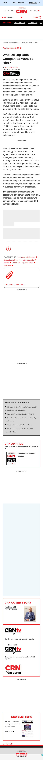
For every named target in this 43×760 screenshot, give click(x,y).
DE (31, 11)
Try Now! (33, 3)
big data (7, 265)
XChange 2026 (32, 23)
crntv (15, 263)
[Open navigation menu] (4, 17)
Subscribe (8, 731)
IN (8, 11)
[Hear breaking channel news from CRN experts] (13, 669)
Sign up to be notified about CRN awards (21, 446)
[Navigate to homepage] (22, 13)
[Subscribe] (27, 737)
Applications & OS (11, 48)
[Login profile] (40, 17)
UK (35, 11)
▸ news (11, 42)
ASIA (4, 11)
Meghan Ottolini (11, 67)
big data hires (27, 263)
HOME (5, 42)
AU (12, 11)
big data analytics (11, 260)
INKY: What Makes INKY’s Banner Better (19, 425)
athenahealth (28, 260)
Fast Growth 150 (19, 23)
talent (6, 263)
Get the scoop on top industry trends (19, 639)
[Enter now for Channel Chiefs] (12, 464)
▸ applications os (23, 42)
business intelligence (27, 257)
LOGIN (35, 17)
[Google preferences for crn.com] (11, 73)
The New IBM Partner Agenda (11, 608)
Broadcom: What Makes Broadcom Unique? (20, 414)
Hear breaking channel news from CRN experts (20, 658)
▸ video (34, 42)
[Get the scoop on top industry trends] (13, 649)
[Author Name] (8, 220)
